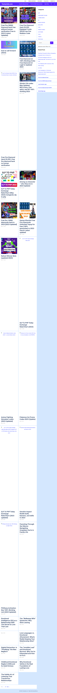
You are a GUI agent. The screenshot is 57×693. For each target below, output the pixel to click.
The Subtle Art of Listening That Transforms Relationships (7, 677)
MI (38, 20)
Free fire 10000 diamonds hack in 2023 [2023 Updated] (9, 222)
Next (8, 686)
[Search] (51, 43)
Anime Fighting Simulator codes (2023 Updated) (7, 419)
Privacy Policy (46, 1)
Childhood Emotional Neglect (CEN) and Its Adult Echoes (9, 664)
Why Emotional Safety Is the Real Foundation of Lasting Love (26, 665)
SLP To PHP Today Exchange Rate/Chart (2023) (26, 325)
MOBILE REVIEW (41, 22)
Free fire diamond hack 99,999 (45, 87)
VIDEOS (39, 36)
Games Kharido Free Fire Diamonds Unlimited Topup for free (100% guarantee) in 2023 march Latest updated (27, 226)
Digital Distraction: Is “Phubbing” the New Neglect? (9, 649)
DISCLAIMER (40, 1)
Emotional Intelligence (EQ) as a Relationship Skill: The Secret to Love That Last (9, 622)
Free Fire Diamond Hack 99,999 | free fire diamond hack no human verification (8, 161)
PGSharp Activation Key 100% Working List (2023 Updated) (8, 610)
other (39, 27)
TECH (39, 34)
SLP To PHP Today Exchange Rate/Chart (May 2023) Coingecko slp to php (9, 193)
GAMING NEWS (41, 17)
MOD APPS (40, 24)
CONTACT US (53, 1)
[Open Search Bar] (51, 4)
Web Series (40, 39)
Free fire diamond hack (43, 77)
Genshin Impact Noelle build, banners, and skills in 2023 (27, 515)
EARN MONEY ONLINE (42, 15)
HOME (25, 1)
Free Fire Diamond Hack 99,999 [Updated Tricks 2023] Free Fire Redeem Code (27, 29)
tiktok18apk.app (41, 91)
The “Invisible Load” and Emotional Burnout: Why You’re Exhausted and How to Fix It (27, 651)
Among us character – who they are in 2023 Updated (27, 184)
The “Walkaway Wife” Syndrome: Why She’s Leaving (28, 620)
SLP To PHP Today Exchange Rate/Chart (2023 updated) (8, 515)
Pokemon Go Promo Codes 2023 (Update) (28, 418)
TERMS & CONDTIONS (32, 1)
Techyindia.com (7, 4)
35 (5, 686)
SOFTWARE (40, 32)
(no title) (40, 67)
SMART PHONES (41, 29)
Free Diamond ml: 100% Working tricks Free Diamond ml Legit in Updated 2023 (27, 63)
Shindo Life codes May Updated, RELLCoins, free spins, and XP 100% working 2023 (27, 87)
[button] (54, 4)
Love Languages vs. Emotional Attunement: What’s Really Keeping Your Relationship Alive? (27, 637)
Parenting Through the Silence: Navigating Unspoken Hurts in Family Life (27, 528)
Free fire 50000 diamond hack (44, 80)
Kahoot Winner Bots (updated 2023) (8, 257)
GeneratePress (35, 691)
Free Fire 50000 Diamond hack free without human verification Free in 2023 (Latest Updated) (8, 30)
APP (39, 13)
